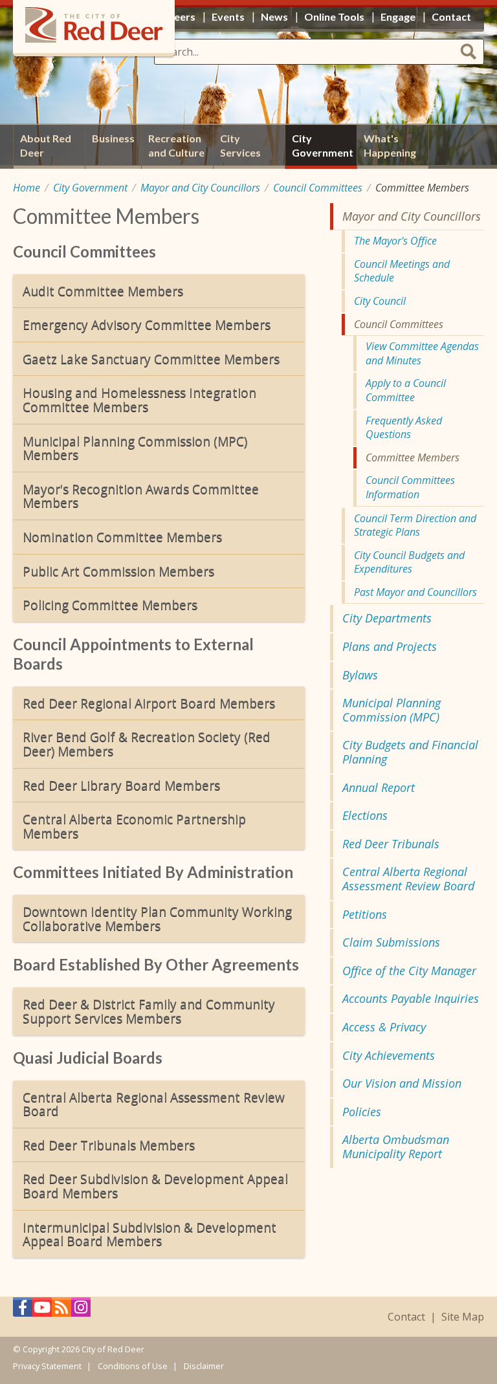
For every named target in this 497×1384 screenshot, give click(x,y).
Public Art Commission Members (118, 571)
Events (228, 16)
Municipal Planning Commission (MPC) (391, 710)
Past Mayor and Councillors (415, 592)
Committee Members (412, 457)
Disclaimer (204, 1366)
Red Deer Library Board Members (121, 785)
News (274, 16)
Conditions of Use (133, 1366)
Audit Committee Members (103, 291)
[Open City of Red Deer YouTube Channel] (42, 1310)
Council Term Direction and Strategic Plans (415, 525)
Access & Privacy (384, 1027)
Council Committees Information (410, 487)
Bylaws (360, 675)
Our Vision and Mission (401, 1083)
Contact (406, 1317)
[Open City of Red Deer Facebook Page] (22, 1310)
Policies (361, 1111)
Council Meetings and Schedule (402, 271)
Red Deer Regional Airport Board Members (149, 703)
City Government (90, 188)
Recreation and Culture (176, 145)
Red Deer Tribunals (390, 843)
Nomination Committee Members (122, 536)
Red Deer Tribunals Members (109, 1145)
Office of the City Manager (409, 970)
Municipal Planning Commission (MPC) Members (135, 448)
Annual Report (378, 787)
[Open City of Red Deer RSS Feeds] (61, 1310)
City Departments (387, 618)
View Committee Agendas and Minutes (422, 353)
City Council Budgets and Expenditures (409, 562)
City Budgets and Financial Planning (410, 752)
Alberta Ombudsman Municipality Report (395, 1146)
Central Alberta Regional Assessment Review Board (154, 1104)
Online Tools (334, 16)
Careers (176, 16)
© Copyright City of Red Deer (78, 1349)
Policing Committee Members (110, 604)
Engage (398, 16)
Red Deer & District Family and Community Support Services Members (149, 1011)
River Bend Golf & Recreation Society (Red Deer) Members (147, 744)
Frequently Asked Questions (404, 427)
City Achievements (388, 1055)
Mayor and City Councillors (200, 188)
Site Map (462, 1317)
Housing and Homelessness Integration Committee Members (139, 399)
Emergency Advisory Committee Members (147, 324)
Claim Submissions (391, 942)
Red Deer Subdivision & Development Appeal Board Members (155, 1186)
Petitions (364, 914)
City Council (380, 301)
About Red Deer (45, 145)
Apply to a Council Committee (406, 390)
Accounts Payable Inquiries (410, 998)
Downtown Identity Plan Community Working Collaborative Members (157, 918)
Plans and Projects (389, 646)
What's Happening (390, 145)
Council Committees (317, 188)
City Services (240, 145)
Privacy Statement (47, 1366)
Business (113, 138)
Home (26, 188)
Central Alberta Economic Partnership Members (134, 826)
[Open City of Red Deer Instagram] (81, 1310)
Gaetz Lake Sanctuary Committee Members (151, 359)
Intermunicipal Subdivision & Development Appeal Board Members (149, 1234)
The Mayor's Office (395, 241)
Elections (365, 815)
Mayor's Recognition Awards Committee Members (141, 496)
